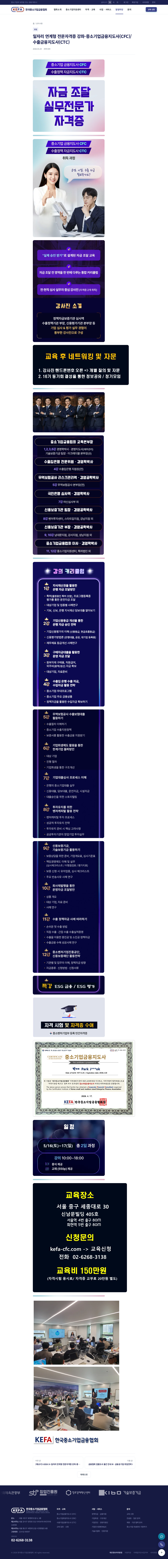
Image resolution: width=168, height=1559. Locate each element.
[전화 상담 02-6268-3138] (161, 1544)
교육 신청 (151, 9)
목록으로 (84, 1474)
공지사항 (39, 23)
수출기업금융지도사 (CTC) (66, 1522)
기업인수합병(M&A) (99, 1526)
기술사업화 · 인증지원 (100, 1531)
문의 (153, 2)
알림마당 (119, 9)
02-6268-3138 (21, 1540)
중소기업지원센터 (73, 9)
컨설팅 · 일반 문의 (133, 1518)
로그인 (126, 2)
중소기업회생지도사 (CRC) (66, 1518)
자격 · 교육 (90, 9)
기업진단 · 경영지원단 (100, 1522)
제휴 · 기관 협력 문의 (134, 1522)
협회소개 (57, 9)
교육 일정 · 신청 (63, 1526)
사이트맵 (145, 2)
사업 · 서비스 (105, 9)
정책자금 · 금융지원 (99, 1514)
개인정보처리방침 (115, 1552)
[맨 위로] (161, 1552)
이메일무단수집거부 (141, 1552)
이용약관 (128, 1552)
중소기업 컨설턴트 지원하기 (137, 1526)
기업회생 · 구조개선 (99, 1518)
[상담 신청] (161, 1536)
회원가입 (135, 2)
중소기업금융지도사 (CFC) (66, 1514)
